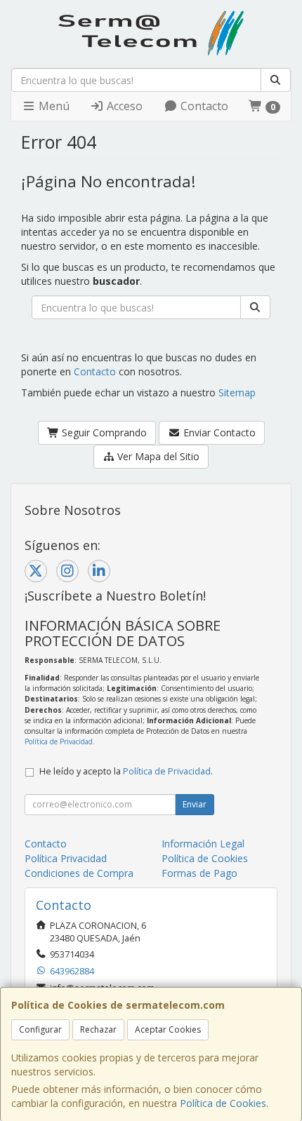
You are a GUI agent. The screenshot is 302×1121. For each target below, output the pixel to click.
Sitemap (237, 392)
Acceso (123, 106)
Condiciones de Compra (79, 873)
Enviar (194, 804)
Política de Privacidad (59, 741)
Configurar (40, 1029)
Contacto (203, 106)
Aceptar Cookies (168, 1029)
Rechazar (98, 1029)
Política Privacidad (66, 858)
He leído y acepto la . (126, 771)
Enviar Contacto (218, 432)
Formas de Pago (199, 873)
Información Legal (203, 843)
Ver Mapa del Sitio (156, 456)
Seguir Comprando (103, 432)
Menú (53, 106)
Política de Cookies (223, 1103)
